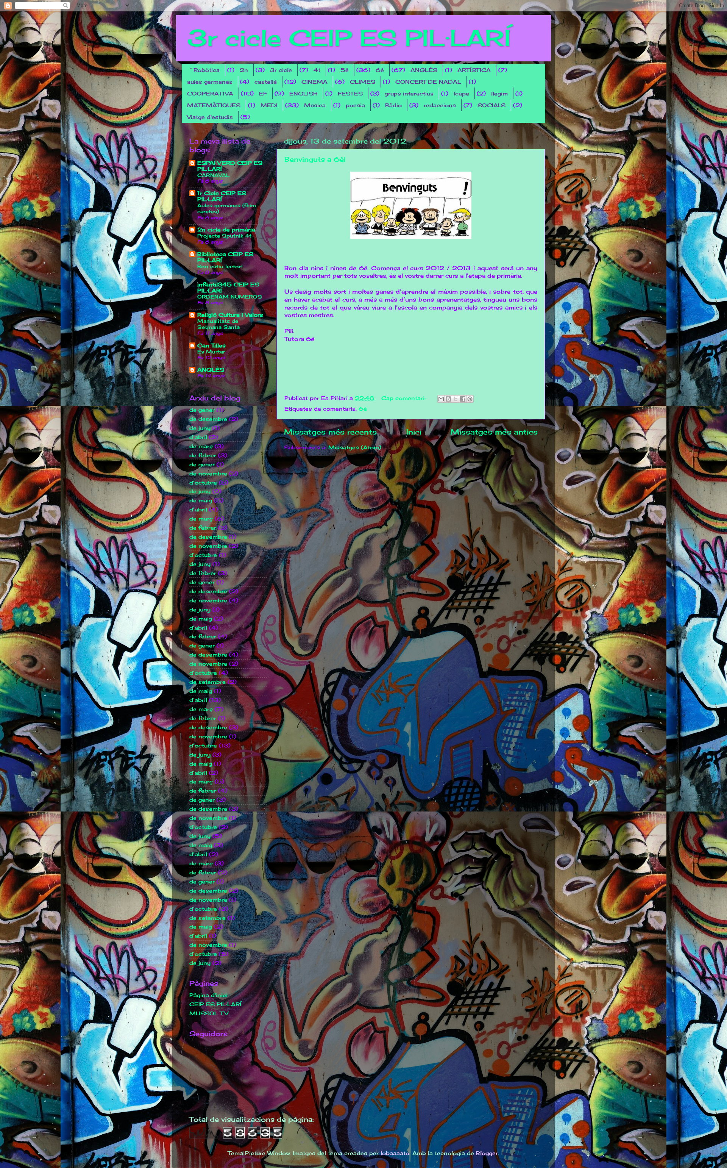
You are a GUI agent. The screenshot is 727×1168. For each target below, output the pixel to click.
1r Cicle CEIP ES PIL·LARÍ (221, 196)
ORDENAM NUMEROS (229, 297)
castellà (265, 81)
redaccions (440, 105)
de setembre (207, 682)
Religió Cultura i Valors (230, 315)
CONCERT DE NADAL (428, 81)
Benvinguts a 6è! (315, 159)
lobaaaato (395, 1153)
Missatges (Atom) (354, 447)
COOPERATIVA (210, 93)
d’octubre (203, 483)
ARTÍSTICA (474, 70)
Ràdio (393, 105)
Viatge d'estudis (210, 117)
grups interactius (409, 93)
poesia (355, 105)
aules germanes (209, 81)
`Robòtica (204, 70)
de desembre (208, 419)
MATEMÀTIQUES (213, 105)
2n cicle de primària (226, 230)
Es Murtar (211, 352)
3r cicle (281, 70)
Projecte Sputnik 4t (224, 236)
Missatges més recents (330, 431)
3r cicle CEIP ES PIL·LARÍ (349, 38)
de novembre (208, 474)
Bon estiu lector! (220, 266)
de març (201, 446)
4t (317, 70)
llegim (499, 93)
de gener (202, 410)
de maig (200, 500)
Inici (413, 431)
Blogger (487, 1153)
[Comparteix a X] (455, 399)
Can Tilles (211, 345)
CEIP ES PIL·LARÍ (215, 1004)
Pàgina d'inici (208, 995)
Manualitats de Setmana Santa (218, 324)
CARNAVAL (213, 175)
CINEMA (314, 81)
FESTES (350, 93)
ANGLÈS (423, 70)
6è (380, 70)
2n (244, 70)
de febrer (202, 455)
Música (315, 105)
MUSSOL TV (208, 1013)
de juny (200, 428)
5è (344, 70)
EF (263, 93)
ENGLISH (303, 93)
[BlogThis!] (448, 399)
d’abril (198, 437)
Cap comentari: (404, 398)
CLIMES (362, 81)
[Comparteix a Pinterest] (470, 399)
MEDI (269, 105)
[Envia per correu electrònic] (441, 399)
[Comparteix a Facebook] (462, 399)
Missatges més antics (494, 431)
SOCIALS (491, 105)
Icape (461, 93)
